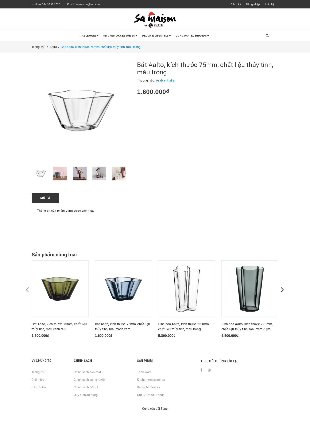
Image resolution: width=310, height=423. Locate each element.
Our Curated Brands (191, 35)
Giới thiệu (38, 379)
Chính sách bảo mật (87, 372)
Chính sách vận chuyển (89, 379)
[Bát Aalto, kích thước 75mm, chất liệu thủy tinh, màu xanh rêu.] (60, 288)
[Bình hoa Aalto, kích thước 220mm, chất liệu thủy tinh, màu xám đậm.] (249, 288)
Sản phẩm (39, 387)
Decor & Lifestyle (155, 35)
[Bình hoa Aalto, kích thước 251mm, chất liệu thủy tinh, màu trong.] (186, 288)
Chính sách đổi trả (86, 387)
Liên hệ (269, 4)
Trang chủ (38, 372)
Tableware (88, 35)
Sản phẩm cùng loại (54, 255)
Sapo (164, 408)
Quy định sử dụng (86, 395)
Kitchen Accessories (119, 35)
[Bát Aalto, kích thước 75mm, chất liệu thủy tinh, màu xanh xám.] (123, 288)
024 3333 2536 (51, 4)
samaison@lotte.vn (87, 4)
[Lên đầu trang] (302, 410)
